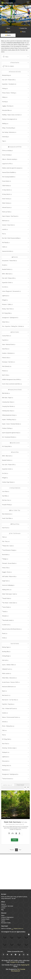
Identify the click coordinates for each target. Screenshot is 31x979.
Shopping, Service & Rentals (15, 389)
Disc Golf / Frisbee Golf (8, 79)
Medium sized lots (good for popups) (12, 168)
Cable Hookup (6, 185)
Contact (3, 908)
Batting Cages (6, 647)
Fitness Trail (5, 567)
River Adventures (7, 514)
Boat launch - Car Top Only (10, 699)
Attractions (15, 257)
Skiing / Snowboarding (8, 128)
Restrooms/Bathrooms (9, 686)
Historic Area (6, 357)
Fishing (5, 88)
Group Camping (7, 155)
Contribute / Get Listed (7, 906)
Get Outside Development (18, 970)
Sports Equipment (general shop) (11, 432)
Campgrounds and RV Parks (15, 146)
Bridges (5, 559)
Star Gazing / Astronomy (9, 132)
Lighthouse (5, 295)
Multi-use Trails (6, 212)
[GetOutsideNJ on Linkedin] (27, 954)
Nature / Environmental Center (11, 717)
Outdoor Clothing (7, 428)
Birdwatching (6, 75)
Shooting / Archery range (9, 748)
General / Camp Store (8, 225)
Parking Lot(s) (6, 765)
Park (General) (6, 366)
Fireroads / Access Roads (9, 563)
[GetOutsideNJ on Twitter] (7, 954)
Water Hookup (6, 203)
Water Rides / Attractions (9, 678)
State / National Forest (8, 344)
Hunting (5, 101)
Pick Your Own (6, 500)
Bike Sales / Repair (7, 397)
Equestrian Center (7, 282)
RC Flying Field (6, 739)
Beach (4, 691)
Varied (5, 611)
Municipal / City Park (8, 362)
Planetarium (6, 770)
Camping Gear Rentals (8, 406)
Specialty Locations (15, 442)
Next (20, 849)
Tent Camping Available (8, 176)
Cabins (4, 247)
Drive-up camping (7, 150)
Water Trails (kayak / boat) (9, 594)
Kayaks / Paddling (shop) (9, 419)
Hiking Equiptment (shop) (9, 415)
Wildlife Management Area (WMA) (11, 379)
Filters (6, 56)
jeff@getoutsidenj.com (18, 928)
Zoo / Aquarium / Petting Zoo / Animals (13, 326)
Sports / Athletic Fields (9, 664)
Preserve (5, 370)
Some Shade (7, 607)
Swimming (5, 136)
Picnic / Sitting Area (8, 726)
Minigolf (5, 300)
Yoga (4, 141)
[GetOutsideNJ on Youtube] (19, 954)
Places (2, 915)
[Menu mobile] (28, 2)
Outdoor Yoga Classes (8, 482)
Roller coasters (6, 673)
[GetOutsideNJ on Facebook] (3, 954)
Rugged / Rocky (7, 572)
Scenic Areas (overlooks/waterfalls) (12, 384)
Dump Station (6, 181)
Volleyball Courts (7, 669)
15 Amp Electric (7, 190)
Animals (5, 721)
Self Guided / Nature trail (9, 576)
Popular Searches (15, 62)
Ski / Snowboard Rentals (9, 437)
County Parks (6, 335)
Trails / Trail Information (15, 533)
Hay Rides (5, 496)
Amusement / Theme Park (9, 260)
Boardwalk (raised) (8, 620)
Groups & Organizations (7, 917)
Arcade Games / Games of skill (11, 682)
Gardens (5, 713)
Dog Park (5, 340)
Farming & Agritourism (15, 487)
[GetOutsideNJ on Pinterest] (11, 954)
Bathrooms (5, 220)
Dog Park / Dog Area (8, 704)
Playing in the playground (9, 119)
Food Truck (5, 527)
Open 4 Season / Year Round (10, 216)
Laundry (5, 229)
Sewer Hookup (6, 198)
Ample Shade (7, 598)
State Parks (5, 349)
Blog (2, 909)
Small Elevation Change (9, 550)
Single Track (6, 581)
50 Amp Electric (7, 194)
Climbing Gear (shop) (8, 410)
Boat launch (6, 695)
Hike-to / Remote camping (9, 159)
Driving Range (6, 656)
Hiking (4, 97)
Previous (12, 849)
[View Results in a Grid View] (28, 787)
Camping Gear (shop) (8, 402)
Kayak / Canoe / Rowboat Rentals (11, 424)
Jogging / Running (7, 106)
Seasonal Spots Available (9, 172)
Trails (4, 537)
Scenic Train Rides (7, 518)
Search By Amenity (15, 643)
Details (14, 839)
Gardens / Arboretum (8, 353)
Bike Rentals (6, 393)
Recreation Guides (6, 922)
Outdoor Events (5, 919)
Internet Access (6, 207)
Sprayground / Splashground (10, 317)
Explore (3, 921)
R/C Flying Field (7, 313)
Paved (4, 633)
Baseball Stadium (7, 269)
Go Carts (5, 287)
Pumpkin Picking (7, 504)
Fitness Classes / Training (9, 93)
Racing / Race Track (8, 308)
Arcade (4, 265)
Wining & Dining (15, 524)
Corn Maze (5, 491)
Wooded (5, 616)
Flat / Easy (6, 541)
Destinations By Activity (15, 71)
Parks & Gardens (15, 332)
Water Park (5, 322)
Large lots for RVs (7, 163)
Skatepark (5, 752)
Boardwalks (5, 554)
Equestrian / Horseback (9, 84)
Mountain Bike (7, 110)
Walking (5, 123)
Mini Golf (5, 660)
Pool (4, 233)
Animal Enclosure (8, 778)
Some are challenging (8, 585)
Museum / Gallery (7, 304)
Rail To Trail (5, 375)
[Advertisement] (15, 871)
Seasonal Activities (7, 251)
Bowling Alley (6, 651)
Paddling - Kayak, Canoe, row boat (12, 114)
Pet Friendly (6, 242)
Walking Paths (6, 589)
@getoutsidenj (21, 931)
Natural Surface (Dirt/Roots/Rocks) (12, 629)
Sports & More (15, 452)
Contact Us (14, 962)
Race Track (5, 743)
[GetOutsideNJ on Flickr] (15, 954)
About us (3, 904)
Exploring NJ (25, 965)
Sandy (4, 637)
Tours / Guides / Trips (15, 510)
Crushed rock (6, 624)
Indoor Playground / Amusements (11, 291)
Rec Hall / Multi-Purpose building (11, 238)
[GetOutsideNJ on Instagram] (23, 954)
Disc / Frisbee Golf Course (9, 708)
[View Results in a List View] (25, 787)
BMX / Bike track (7, 273)
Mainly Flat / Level (8, 545)
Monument (5, 761)
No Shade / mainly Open (10, 602)
